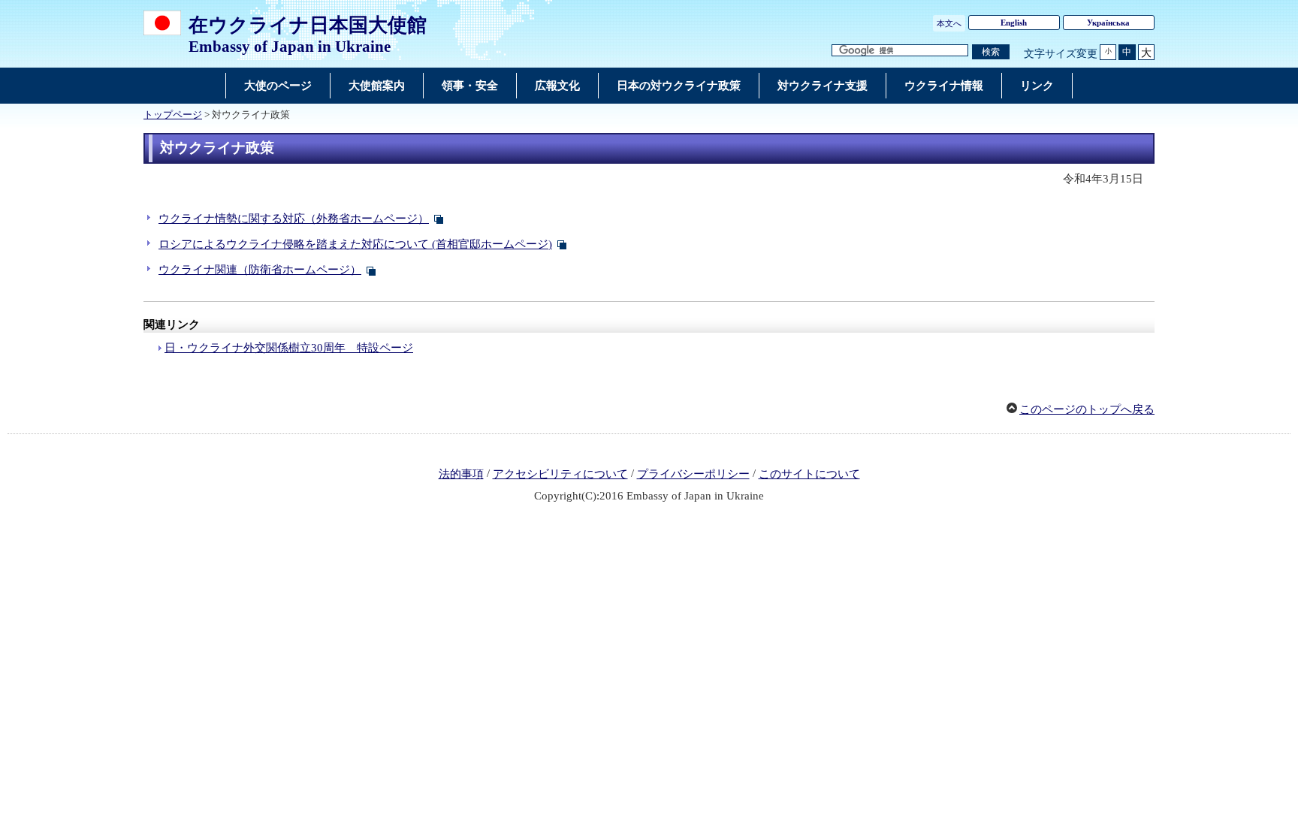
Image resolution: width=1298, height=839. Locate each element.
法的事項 (461, 474)
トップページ (172, 115)
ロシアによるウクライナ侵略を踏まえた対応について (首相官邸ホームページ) (355, 244)
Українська (1108, 22)
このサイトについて (809, 474)
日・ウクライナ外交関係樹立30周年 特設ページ (289, 348)
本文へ (949, 23)
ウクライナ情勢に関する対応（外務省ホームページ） (293, 219)
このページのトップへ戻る (1087, 409)
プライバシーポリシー (693, 474)
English (1014, 22)
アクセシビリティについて (560, 474)
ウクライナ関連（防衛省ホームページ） (259, 270)
